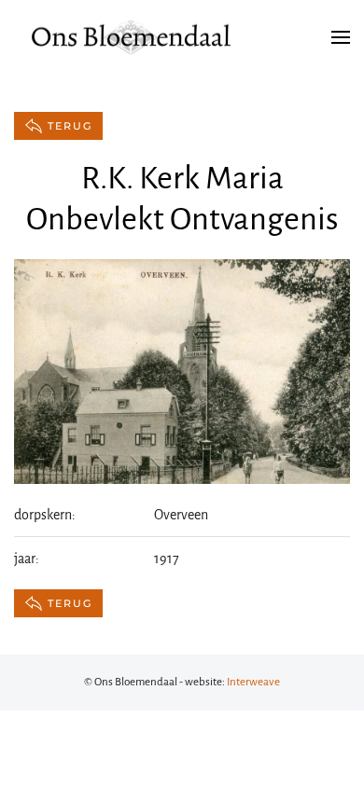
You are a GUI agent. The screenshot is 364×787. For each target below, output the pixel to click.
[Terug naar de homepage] (130, 37)
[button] (340, 37)
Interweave (253, 682)
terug (70, 125)
